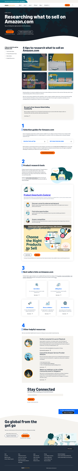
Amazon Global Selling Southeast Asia (64, 455)
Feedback (70, 448)
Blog (40, 5)
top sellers (59, 276)
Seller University (36, 455)
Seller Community (36, 457)
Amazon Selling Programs (9, 459)
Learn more (27, 255)
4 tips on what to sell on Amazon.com (11, 47)
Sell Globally (20, 462)
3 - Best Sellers (9, 56)
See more (36, 295)
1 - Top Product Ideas (10, 51)
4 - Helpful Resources (10, 58)
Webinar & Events (36, 460)
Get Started (25, 435)
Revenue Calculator (47, 460)
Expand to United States (11, 435)
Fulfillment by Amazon (22, 455)
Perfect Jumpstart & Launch (25, 31)
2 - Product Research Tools (11, 53)
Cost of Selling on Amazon (48, 455)
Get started (9, 31)
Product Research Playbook (47, 152)
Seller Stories (35, 459)
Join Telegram (22, 1)
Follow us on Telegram (68, 412)
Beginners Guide (7, 457)
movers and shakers (66, 276)
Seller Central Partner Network (23, 460)
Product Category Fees (48, 459)
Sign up (67, 5)
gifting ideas (29, 277)
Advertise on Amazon (22, 459)
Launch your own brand (22, 457)
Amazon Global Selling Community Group (65, 457)
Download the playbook (44, 350)
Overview (6, 455)
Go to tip (25, 68)
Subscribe (31, 399)
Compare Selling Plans (48, 457)
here (56, 277)
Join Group (26, 116)
